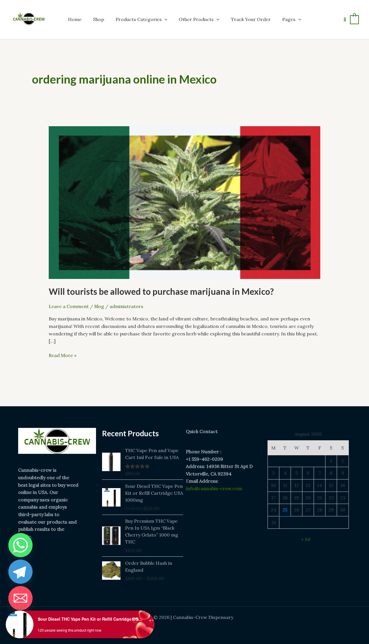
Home (75, 19)
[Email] (20, 598)
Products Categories (139, 19)
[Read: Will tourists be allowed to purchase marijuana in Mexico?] (184, 202)
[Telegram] (20, 572)
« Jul (305, 539)
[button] (164, 19)
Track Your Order (251, 19)
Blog (99, 306)
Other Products (196, 19)
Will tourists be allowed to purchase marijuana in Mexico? (161, 291)
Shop (98, 19)
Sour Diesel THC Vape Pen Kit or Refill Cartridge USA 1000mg (91, 619)
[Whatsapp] (20, 545)
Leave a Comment (69, 306)
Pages (288, 19)
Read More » (62, 355)
